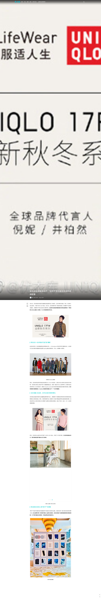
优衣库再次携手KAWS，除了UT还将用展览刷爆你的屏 (45, 593)
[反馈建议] (100, 597)
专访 (25, 1)
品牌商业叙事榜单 (41, 1)
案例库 (31, 288)
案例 (28, 1)
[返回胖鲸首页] (17, 2)
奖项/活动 (35, 1)
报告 (30, 1)
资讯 (22, 1)
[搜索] (84, 2)
